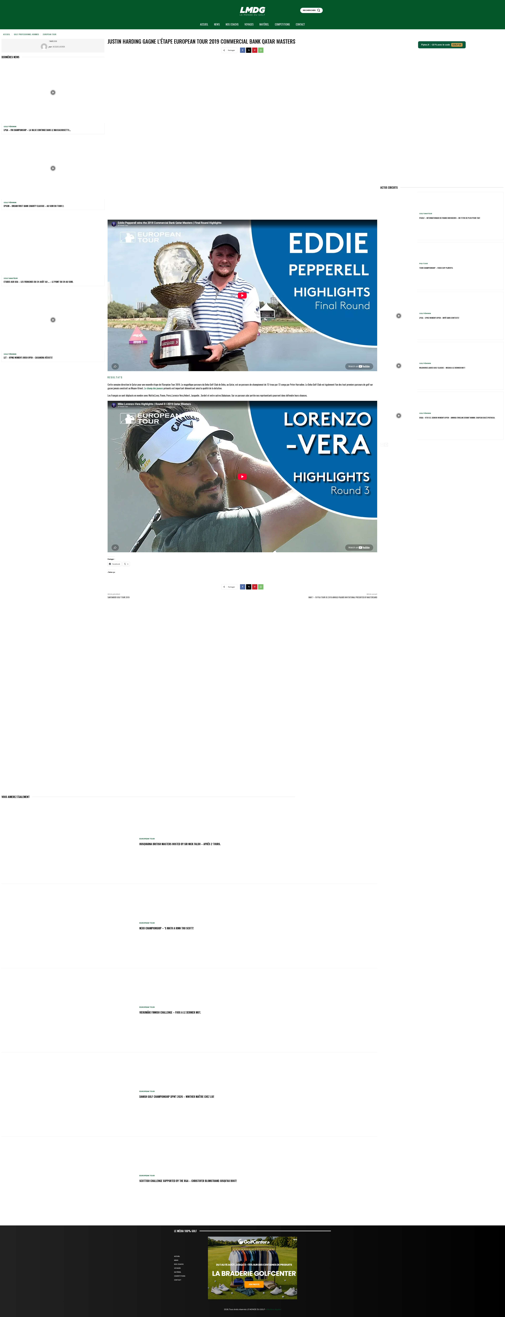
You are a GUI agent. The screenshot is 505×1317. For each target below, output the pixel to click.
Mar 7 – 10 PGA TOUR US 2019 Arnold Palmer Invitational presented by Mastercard (343, 597)
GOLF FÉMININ (10, 126)
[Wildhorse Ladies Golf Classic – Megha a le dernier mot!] (398, 366)
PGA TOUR (423, 263)
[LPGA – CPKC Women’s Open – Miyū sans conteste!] (398, 316)
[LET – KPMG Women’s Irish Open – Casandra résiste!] (53, 320)
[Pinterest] (254, 50)
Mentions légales (273, 1309)
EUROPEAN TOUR (49, 34)
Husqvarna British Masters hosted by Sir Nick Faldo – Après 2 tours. (180, 844)
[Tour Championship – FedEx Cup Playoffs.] (398, 266)
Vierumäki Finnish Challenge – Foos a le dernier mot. (170, 1012)
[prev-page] (382, 444)
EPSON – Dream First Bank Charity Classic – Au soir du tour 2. (34, 206)
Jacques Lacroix (59, 46)
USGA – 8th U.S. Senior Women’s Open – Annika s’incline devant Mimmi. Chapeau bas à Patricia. (457, 417)
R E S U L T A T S (115, 377)
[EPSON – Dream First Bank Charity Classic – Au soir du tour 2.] (53, 168)
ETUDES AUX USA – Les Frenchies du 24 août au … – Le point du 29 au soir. (38, 281)
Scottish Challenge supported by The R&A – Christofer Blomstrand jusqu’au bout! (188, 1181)
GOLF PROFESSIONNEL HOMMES (26, 34)
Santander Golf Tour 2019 (119, 597)
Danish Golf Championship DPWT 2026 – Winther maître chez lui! (176, 1097)
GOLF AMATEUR (11, 278)
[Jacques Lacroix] (45, 46)
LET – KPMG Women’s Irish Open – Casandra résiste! (28, 357)
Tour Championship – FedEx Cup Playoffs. (436, 267)
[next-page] (386, 444)
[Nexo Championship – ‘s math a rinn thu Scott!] (69, 926)
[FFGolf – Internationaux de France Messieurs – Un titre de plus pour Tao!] (398, 216)
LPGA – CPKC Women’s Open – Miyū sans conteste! (439, 317)
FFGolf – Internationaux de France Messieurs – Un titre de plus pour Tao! (449, 218)
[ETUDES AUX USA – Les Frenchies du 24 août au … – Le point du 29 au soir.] (53, 244)
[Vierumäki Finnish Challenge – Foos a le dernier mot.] (69, 1010)
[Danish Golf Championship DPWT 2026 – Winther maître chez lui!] (69, 1094)
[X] (248, 50)
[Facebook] (242, 50)
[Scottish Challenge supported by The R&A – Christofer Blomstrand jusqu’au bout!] (69, 1178)
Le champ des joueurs (154, 388)
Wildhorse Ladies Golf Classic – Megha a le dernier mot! (442, 367)
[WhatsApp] (260, 50)
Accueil (6, 34)
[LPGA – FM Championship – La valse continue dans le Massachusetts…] (53, 92)
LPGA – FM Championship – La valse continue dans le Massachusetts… (37, 130)
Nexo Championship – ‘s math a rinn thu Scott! (166, 928)
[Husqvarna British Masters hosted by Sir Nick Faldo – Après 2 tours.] (69, 841)
